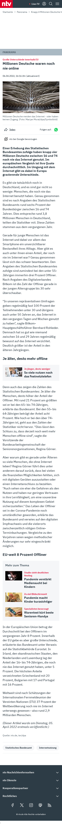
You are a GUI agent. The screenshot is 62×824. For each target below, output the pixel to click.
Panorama (22, 11)
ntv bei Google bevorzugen (23, 139)
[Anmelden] (44, 4)
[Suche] (51, 4)
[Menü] (57, 4)
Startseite (8, 11)
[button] (31, 101)
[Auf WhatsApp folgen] (56, 129)
